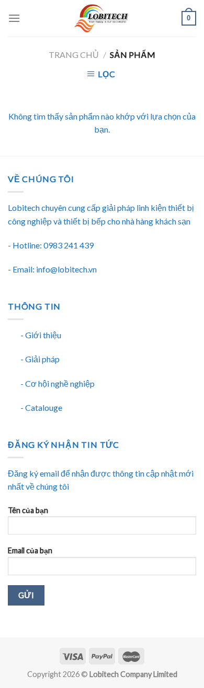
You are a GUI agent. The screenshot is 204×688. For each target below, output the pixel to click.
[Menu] (14, 18)
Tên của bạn (28, 510)
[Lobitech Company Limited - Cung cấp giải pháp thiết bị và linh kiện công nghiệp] (101, 18)
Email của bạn (30, 550)
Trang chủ (74, 55)
